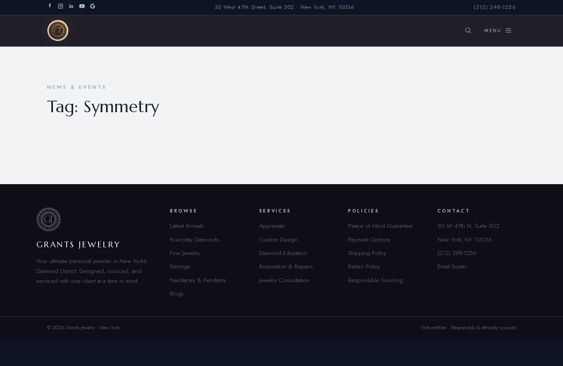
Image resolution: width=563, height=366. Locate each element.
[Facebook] (49, 7)
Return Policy (364, 266)
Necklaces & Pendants (198, 280)
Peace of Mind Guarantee (380, 225)
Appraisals (272, 225)
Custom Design (278, 239)
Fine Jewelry (185, 252)
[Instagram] (60, 7)
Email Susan (451, 266)
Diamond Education (283, 252)
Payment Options (369, 239)
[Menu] (498, 30)
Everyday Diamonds (194, 239)
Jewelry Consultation (284, 280)
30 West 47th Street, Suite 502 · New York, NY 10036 (285, 7)
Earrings (180, 266)
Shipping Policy (367, 252)
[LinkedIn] (71, 7)
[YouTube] (82, 7)
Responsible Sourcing (375, 280)
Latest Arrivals (187, 225)
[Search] (468, 30)
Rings (176, 293)
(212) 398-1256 (495, 7)
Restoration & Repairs (286, 266)
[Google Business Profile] (92, 7)
